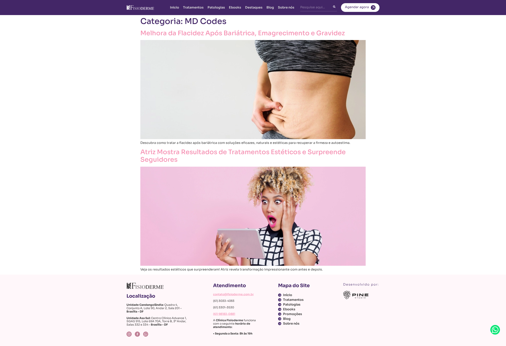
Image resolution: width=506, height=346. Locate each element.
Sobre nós (286, 7)
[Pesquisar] (335, 7)
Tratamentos (193, 7)
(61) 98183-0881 (224, 314)
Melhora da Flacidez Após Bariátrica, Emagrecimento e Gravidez (242, 33)
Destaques (253, 7)
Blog (270, 7)
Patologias (216, 7)
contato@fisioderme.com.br (233, 294)
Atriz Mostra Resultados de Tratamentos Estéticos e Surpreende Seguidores (243, 155)
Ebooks (235, 7)
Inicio (174, 7)
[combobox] (316, 7)
